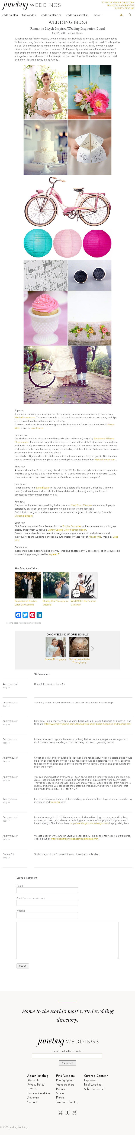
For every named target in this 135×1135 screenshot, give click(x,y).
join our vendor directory (118, 2)
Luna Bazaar (42, 487)
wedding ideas (12, 623)
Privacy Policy (35, 1084)
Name (20, 885)
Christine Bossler (23, 515)
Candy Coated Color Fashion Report (67, 529)
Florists (60, 1097)
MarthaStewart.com (25, 417)
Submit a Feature (94, 1089)
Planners (61, 1089)
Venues (60, 1093)
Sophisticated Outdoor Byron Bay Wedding (26, 603)
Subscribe (67, 1063)
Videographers (65, 1084)
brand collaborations (120, 5)
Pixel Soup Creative (81, 505)
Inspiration (90, 1080)
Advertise (33, 1097)
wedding (55, 802)
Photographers (65, 1080)
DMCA (32, 1089)
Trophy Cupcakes (72, 526)
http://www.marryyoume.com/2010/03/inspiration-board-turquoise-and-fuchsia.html (87, 723)
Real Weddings (93, 1084)
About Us (33, 1080)
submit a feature (124, 8)
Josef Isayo (37, 428)
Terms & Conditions (39, 1093)
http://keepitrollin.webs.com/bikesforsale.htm (74, 838)
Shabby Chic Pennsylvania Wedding (56, 603)
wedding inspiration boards (30, 623)
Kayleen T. (54, 554)
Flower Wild (95, 536)
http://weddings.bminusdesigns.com (89, 823)
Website (21, 910)
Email (31, 898)
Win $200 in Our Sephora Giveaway (83, 603)
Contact (32, 1102)
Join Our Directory (67, 1102)
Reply (5, 688)
